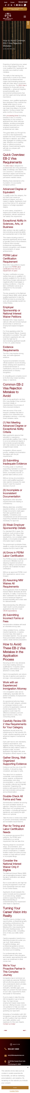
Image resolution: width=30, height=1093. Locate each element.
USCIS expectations (10, 611)
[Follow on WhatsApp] (25, 5)
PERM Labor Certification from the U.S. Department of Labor (12, 269)
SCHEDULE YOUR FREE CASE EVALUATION (15, 9)
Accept (15, 1087)
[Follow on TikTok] (5, 5)
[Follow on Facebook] (17, 5)
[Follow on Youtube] (21, 5)
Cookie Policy (14, 1091)
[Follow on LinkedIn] (11, 5)
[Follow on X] (14, 5)
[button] (28, 1067)
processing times (12, 116)
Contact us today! (9, 1024)
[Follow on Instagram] (8, 5)
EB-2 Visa (12, 48)
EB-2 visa (21, 85)
